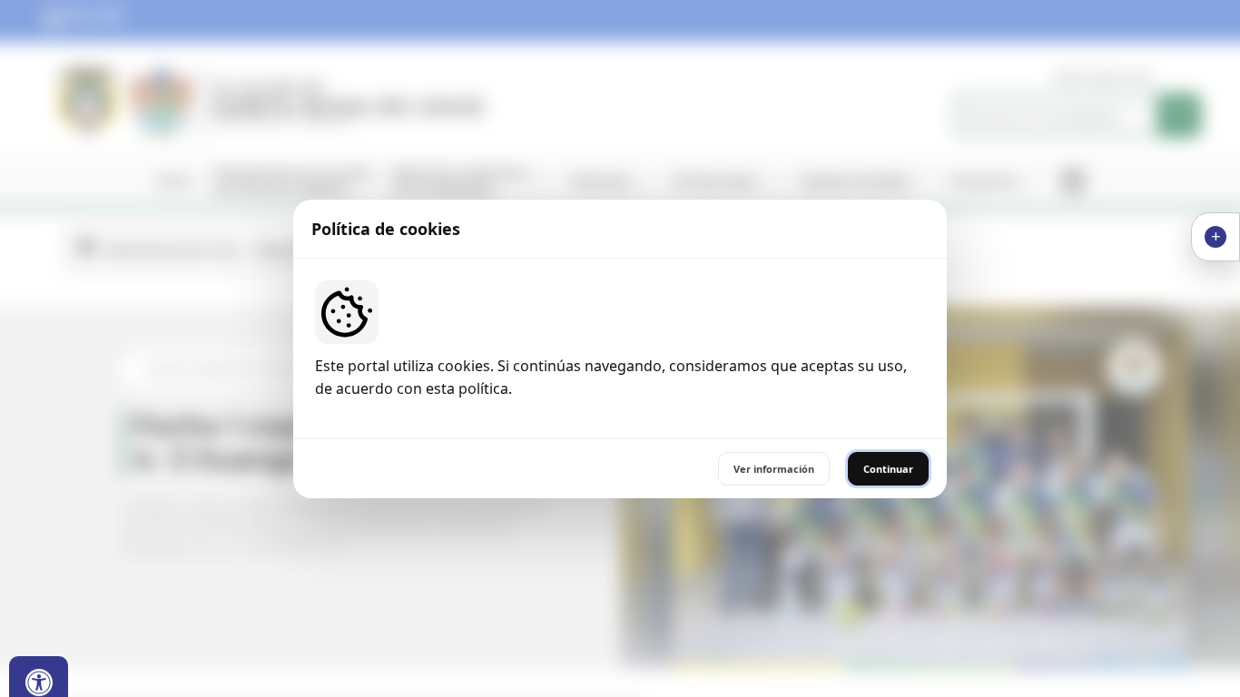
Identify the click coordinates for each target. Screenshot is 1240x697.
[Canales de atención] (1215, 236)
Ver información (773, 469)
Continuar (888, 469)
